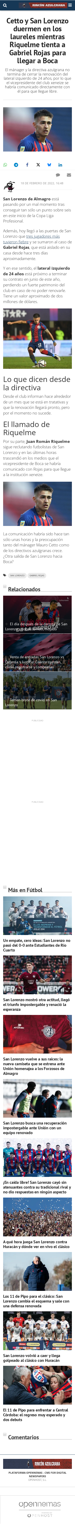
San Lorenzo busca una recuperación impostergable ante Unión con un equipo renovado (35, 1127)
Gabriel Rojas (37, 575)
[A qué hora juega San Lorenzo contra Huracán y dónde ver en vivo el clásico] (37, 1217)
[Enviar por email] (69, 175)
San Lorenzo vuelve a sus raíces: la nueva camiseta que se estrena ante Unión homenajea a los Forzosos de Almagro (34, 1066)
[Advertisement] (37, 759)
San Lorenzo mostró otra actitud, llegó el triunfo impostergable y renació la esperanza (36, 1004)
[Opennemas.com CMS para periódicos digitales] (40, 1509)
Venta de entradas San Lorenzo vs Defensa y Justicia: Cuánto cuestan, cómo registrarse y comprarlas (34, 661)
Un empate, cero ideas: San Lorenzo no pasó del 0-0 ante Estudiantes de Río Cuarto (36, 945)
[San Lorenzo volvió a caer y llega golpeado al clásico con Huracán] (37, 1330)
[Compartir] (5, 165)
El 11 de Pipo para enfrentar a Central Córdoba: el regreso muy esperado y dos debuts (35, 1414)
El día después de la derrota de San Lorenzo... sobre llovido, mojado (36, 626)
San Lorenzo (17, 575)
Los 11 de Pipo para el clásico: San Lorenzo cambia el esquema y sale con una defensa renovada (36, 1301)
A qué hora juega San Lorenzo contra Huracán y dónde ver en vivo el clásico (36, 1244)
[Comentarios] (58, 175)
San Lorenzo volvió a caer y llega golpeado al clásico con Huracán (31, 1358)
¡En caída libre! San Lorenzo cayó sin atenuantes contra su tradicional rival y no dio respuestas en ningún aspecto (37, 1187)
